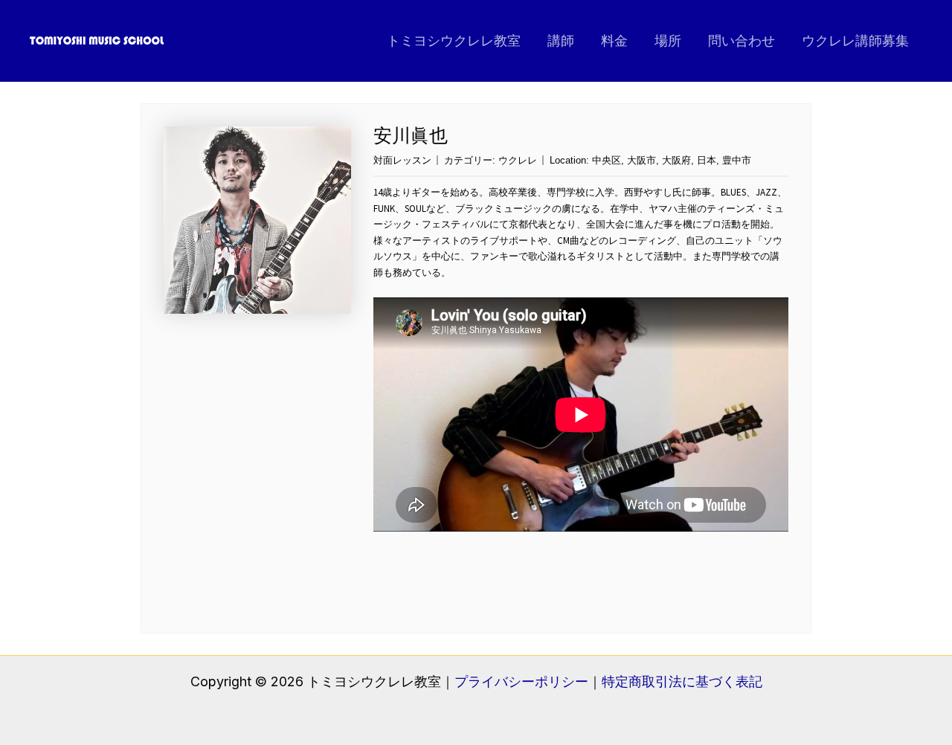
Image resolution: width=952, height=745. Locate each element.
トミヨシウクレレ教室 (454, 40)
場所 (667, 40)
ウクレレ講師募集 (855, 40)
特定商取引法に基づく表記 (682, 681)
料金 (614, 40)
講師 (560, 40)
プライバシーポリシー (521, 681)
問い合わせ (741, 40)
